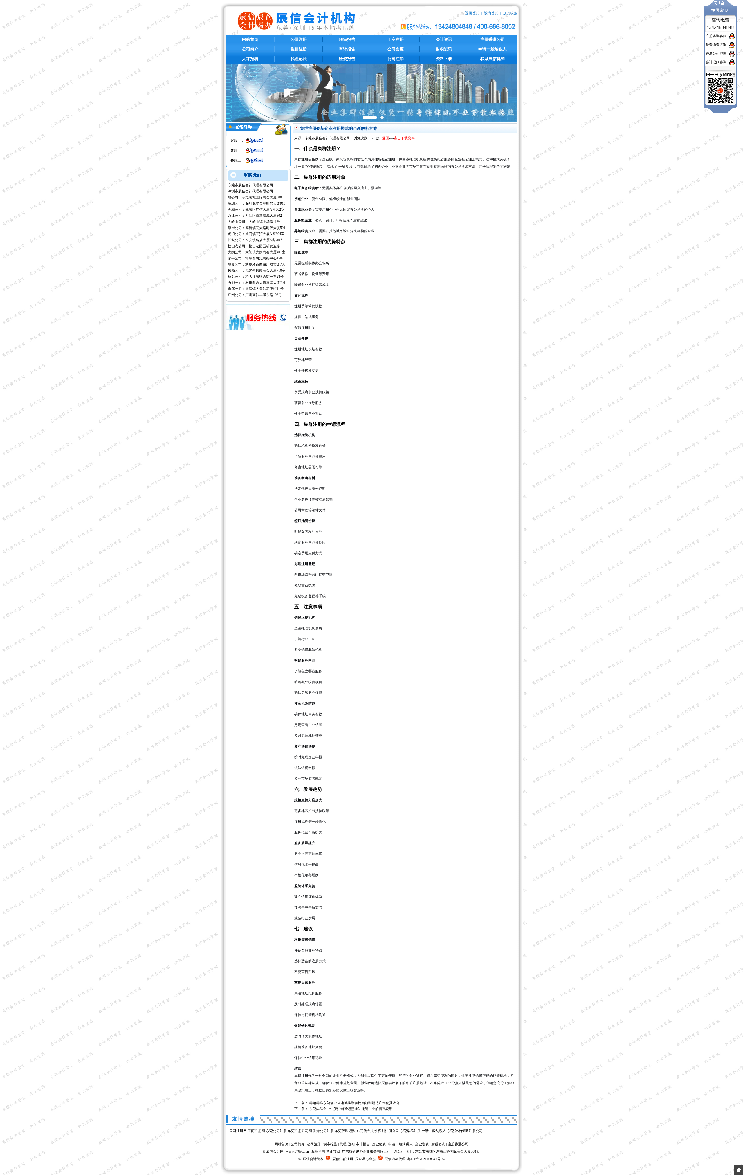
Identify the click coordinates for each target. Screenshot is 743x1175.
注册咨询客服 (716, 36)
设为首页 (491, 13)
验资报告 (347, 59)
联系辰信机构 (492, 59)
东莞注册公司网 (300, 1131)
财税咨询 (438, 1144)
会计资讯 (444, 39)
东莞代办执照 (366, 1131)
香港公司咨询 (716, 53)
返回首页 (472, 13)
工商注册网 (256, 1131)
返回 (385, 138)
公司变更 (395, 49)
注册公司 (476, 1131)
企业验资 (379, 1144)
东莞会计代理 (457, 1131)
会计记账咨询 (716, 62)
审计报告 (347, 49)
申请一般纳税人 (492, 49)
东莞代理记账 (345, 1131)
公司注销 (395, 59)
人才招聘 (250, 59)
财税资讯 (444, 49)
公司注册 (299, 39)
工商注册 (395, 39)
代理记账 (299, 59)
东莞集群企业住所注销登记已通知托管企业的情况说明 (351, 1109)
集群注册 (299, 49)
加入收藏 (510, 13)
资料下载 (444, 59)
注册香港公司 (492, 39)
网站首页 (250, 39)
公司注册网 (238, 1131)
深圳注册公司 (388, 1131)
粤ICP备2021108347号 (424, 1159)
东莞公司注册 (276, 1131)
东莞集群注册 (410, 1131)
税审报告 (347, 39)
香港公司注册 (323, 1131)
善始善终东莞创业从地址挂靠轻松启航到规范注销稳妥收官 (354, 1103)
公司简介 (250, 49)
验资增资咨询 (716, 45)
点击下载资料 (404, 138)
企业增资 (422, 1144)
